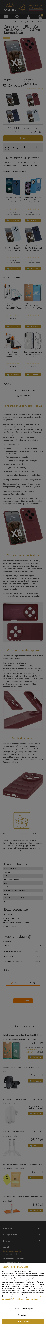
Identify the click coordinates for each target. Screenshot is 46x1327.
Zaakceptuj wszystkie (23, 1321)
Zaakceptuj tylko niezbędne (23, 1309)
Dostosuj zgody (23, 1315)
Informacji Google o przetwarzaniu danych (26, 1299)
